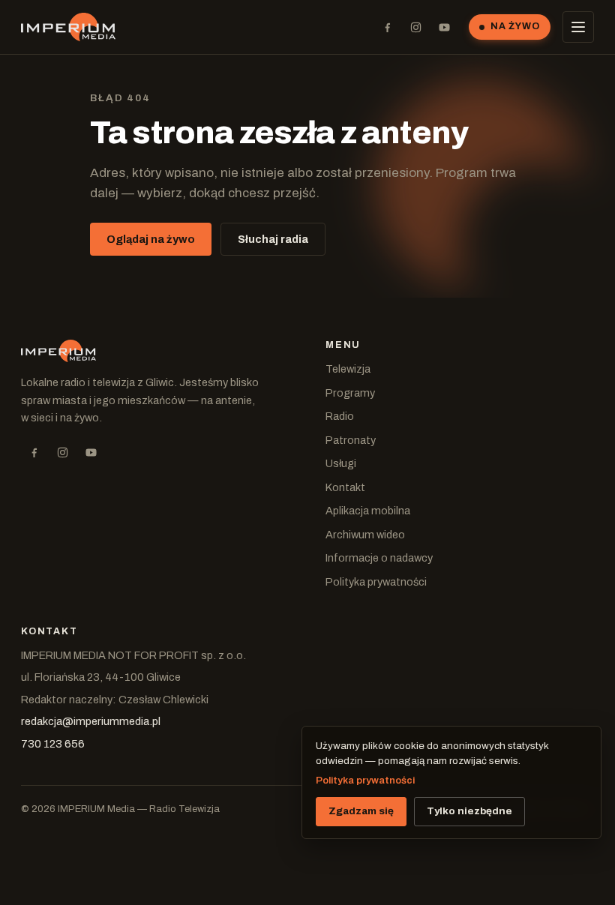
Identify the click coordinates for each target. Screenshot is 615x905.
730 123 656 (53, 744)
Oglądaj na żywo (150, 239)
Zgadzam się (361, 811)
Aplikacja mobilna (368, 511)
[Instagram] (415, 27)
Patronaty (351, 440)
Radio (340, 416)
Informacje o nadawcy (379, 558)
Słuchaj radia (273, 239)
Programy (350, 393)
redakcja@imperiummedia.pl (90, 721)
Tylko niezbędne (469, 811)
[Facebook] (387, 27)
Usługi (341, 463)
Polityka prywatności (376, 582)
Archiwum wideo (365, 535)
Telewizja (348, 369)
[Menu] (578, 27)
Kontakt (345, 487)
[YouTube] (444, 27)
